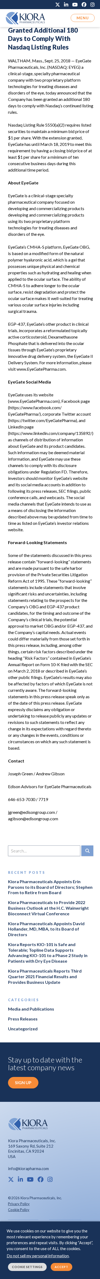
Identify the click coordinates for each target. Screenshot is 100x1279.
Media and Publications (31, 1008)
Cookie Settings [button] (27, 1267)
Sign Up (23, 1082)
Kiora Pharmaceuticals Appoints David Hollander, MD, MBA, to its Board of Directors (46, 929)
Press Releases (23, 1018)
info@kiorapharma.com (28, 1168)
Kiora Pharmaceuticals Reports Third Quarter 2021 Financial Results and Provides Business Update (45, 976)
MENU (83, 18)
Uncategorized (23, 1028)
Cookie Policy (18, 1210)
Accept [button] (61, 1267)
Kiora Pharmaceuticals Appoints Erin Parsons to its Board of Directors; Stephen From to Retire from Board (50, 887)
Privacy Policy (19, 1204)
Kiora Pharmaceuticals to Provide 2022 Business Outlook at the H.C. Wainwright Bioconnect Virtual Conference (48, 908)
